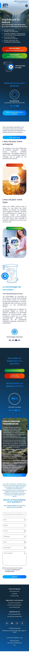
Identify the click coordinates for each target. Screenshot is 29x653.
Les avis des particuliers (14, 370)
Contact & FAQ (14, 599)
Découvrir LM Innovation (14, 478)
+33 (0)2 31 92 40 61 (14, 632)
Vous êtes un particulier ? (14, 606)
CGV (14, 648)
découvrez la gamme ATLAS (14, 49)
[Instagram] (17, 627)
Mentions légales (14, 644)
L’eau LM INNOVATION (14, 610)
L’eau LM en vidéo (14, 137)
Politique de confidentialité (14, 646)
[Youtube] (12, 627)
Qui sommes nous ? (14, 594)
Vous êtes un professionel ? (14, 608)
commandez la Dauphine (14, 56)
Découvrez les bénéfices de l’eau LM (14, 113)
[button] (11, 105)
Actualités (14, 597)
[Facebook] (22, 627)
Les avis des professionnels (14, 376)
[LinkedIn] (7, 627)
